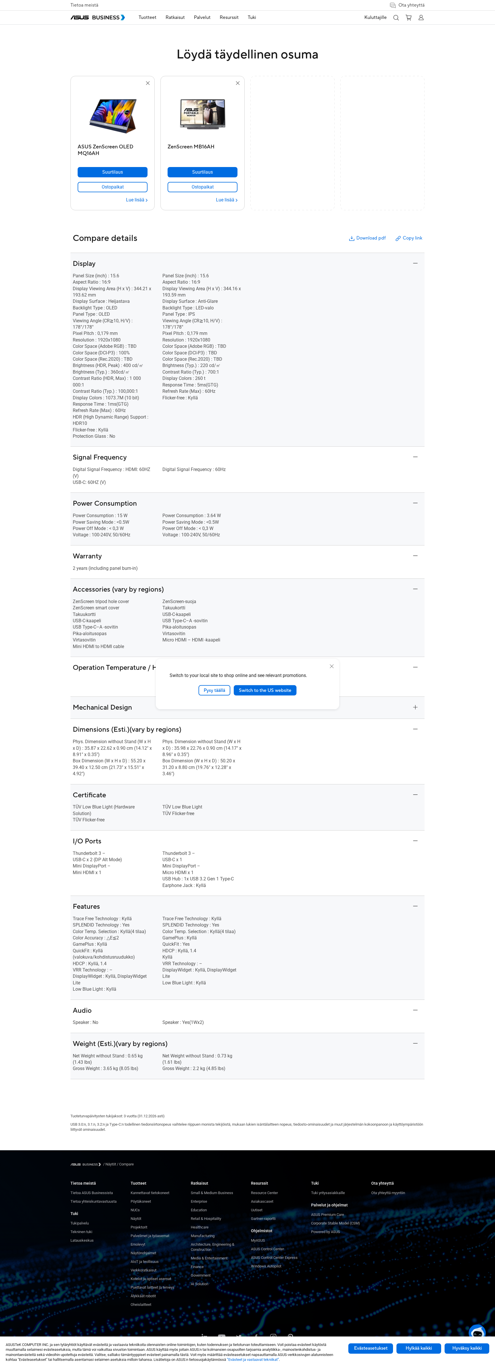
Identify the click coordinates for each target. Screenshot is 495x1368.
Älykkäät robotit (143, 1296)
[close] (331, 666)
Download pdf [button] (371, 238)
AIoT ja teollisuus (145, 1261)
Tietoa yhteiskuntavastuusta (93, 1201)
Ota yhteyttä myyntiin (388, 1193)
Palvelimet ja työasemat (150, 1236)
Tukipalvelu (79, 1223)
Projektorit (139, 1227)
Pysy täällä (214, 690)
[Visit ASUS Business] (86, 1164)
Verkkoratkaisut (143, 1270)
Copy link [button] (412, 238)
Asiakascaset (262, 1201)
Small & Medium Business (212, 1193)
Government (201, 1275)
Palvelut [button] (202, 17)
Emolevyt (138, 1244)
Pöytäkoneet (141, 1201)
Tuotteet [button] (147, 17)
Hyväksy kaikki (467, 1348)
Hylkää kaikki (419, 1348)
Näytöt (136, 1218)
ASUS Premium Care (327, 1214)
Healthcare (200, 1227)
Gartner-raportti (263, 1218)
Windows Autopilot (266, 1266)
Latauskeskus (82, 1240)
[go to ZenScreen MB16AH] (202, 114)
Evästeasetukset (371, 1348)
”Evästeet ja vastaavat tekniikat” (253, 1359)
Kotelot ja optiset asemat (151, 1279)
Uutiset (256, 1210)
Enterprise (199, 1201)
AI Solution (199, 1284)
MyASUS (258, 1240)
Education (199, 1210)
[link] (113, 187)
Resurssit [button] (229, 17)
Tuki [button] (252, 17)
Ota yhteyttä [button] (411, 5)
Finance (197, 1267)
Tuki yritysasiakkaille (328, 1193)
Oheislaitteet (141, 1304)
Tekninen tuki (81, 1232)
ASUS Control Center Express (274, 1257)
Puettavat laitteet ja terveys (152, 1287)
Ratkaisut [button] (175, 17)
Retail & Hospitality (206, 1218)
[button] (395, 17)
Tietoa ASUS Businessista (91, 1193)
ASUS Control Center (267, 1249)
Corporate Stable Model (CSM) (335, 1223)
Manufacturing (203, 1236)
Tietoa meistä (84, 5)
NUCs (135, 1210)
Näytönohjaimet (143, 1253)
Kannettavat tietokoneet (150, 1193)
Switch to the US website (265, 690)
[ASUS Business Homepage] (97, 17)
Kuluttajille (375, 17)
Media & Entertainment (209, 1258)
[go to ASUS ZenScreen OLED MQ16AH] (112, 114)
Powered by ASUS (325, 1232)
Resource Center (264, 1193)
